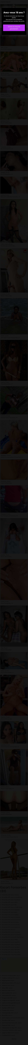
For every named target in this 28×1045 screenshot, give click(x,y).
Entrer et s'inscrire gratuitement (14, 28)
